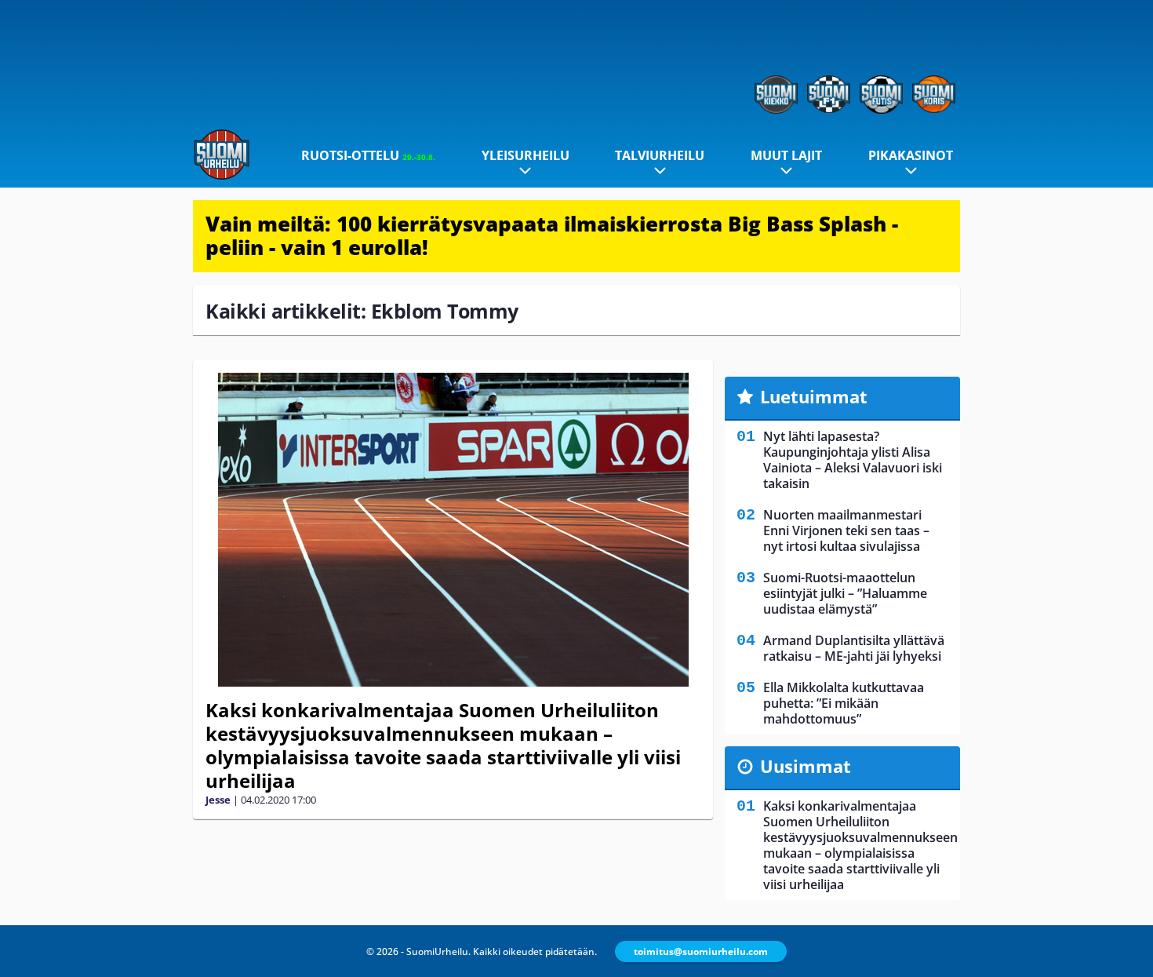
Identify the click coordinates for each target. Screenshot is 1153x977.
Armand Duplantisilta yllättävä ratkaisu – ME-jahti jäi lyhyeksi (853, 648)
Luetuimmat (813, 396)
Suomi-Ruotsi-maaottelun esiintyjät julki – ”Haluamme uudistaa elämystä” (845, 593)
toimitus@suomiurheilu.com (701, 951)
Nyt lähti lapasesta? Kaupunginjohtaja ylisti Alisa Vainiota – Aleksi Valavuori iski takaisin (852, 460)
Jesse (218, 800)
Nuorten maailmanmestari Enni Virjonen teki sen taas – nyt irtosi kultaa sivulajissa (846, 530)
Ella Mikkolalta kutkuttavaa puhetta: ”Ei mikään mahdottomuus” (843, 703)
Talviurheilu (659, 155)
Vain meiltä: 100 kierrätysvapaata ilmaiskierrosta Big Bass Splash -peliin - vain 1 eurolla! (552, 235)
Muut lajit (786, 155)
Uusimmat (805, 766)
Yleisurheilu (525, 155)
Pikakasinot (910, 155)
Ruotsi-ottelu (368, 155)
